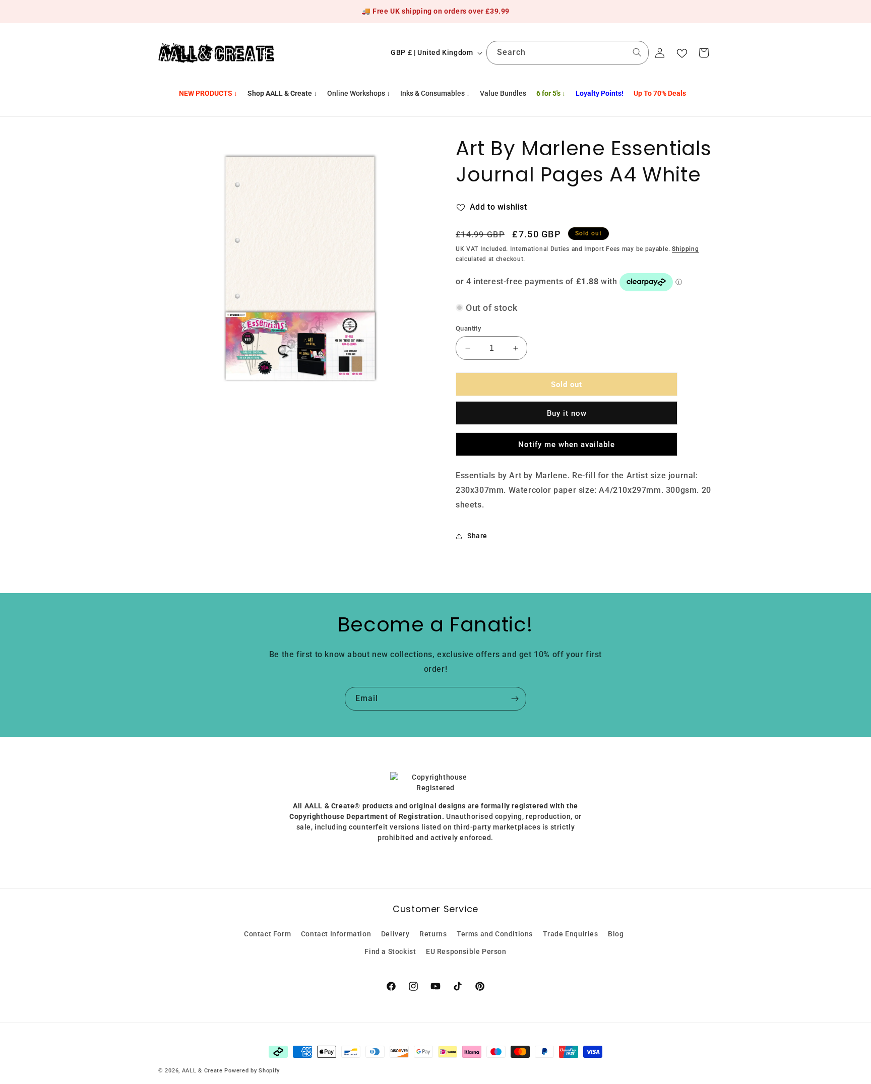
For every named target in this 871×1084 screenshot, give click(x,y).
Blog (616, 933)
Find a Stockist (390, 951)
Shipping (685, 248)
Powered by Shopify (252, 1070)
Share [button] (477, 536)
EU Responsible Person (466, 951)
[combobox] (567, 52)
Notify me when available (566, 444)
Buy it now (567, 413)
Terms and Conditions (495, 933)
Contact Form (267, 933)
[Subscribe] (515, 699)
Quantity (468, 328)
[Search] (637, 52)
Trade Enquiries (570, 933)
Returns (433, 933)
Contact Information (336, 933)
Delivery (395, 933)
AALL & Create (202, 1070)
